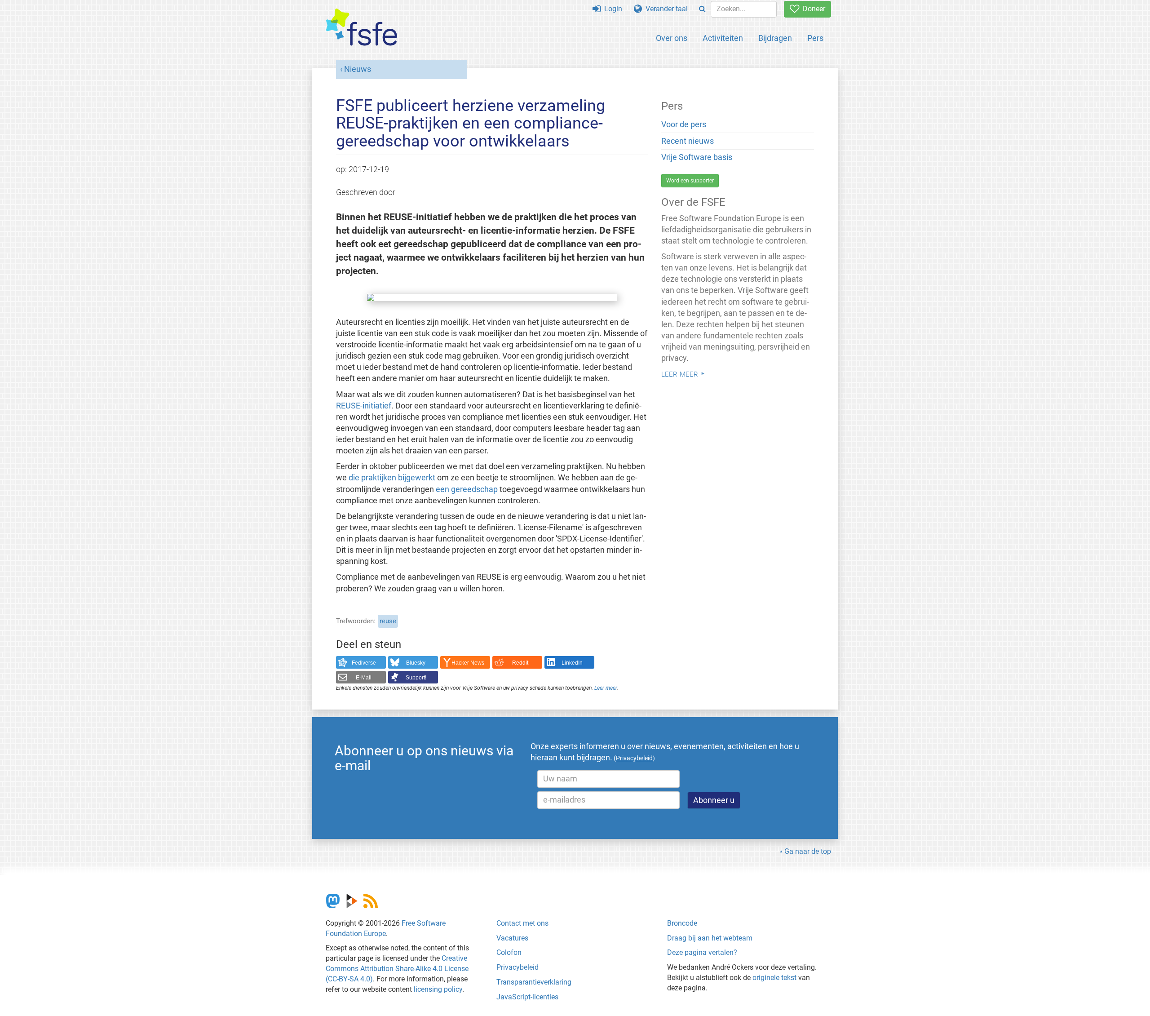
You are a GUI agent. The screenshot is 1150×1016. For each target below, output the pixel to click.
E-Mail (364, 677)
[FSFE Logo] (361, 28)
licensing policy (438, 989)
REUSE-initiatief (363, 405)
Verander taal (665, 8)
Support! (416, 677)
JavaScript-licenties (527, 997)
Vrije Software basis (696, 157)
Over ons (671, 38)
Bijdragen (775, 38)
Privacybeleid (517, 967)
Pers (815, 38)
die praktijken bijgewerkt (392, 477)
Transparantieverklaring (533, 982)
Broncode (682, 923)
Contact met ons (522, 923)
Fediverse (364, 663)
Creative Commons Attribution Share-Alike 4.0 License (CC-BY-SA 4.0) (397, 968)
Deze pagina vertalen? (702, 952)
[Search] (702, 9)
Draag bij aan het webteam (709, 938)
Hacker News (467, 663)
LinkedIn (572, 663)
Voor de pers (683, 124)
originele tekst (774, 977)
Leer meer (605, 688)
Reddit (520, 663)
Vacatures (512, 938)
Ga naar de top (807, 851)
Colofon (509, 952)
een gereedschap (467, 489)
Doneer (812, 8)
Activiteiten (723, 38)
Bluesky (415, 663)
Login (611, 8)
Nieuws (357, 69)
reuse (388, 621)
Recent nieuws (687, 141)
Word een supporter (690, 180)
